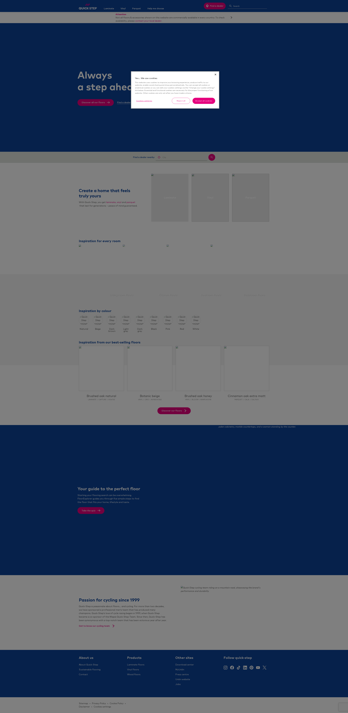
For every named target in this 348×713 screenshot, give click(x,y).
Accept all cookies (203, 101)
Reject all (181, 101)
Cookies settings (144, 101)
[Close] (215, 75)
